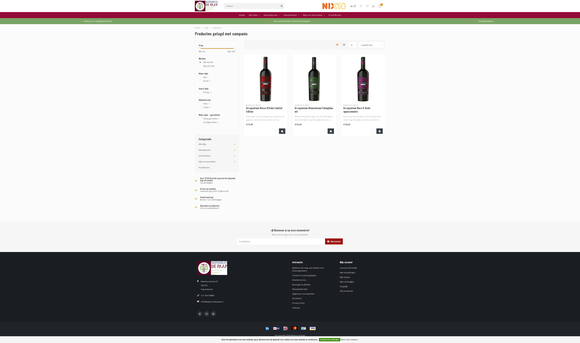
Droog (207, 92)
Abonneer (335, 241)
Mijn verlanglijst (347, 281)
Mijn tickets (345, 277)
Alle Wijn (253, 15)
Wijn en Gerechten (313, 15)
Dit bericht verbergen (330, 340)
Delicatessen (271, 15)
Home (242, 15)
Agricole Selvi (208, 66)
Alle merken (208, 62)
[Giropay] (276, 328)
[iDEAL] (285, 328)
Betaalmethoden (300, 289)
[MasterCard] (294, 328)
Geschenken (290, 15)
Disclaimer (297, 298)
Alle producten (346, 291)
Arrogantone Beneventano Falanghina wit (314, 109)
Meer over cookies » (350, 340)
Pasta (207, 107)
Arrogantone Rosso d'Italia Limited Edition (264, 109)
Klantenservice (299, 280)
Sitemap (296, 307)
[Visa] (312, 328)
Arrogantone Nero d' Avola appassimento (356, 109)
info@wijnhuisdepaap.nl (212, 301)
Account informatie (348, 267)
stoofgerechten (211, 122)
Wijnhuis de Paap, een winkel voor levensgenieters (308, 269)
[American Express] (267, 328)
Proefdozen (335, 15)
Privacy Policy (298, 303)
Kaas (206, 103)
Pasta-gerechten (211, 118)
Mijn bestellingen (347, 272)
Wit (206, 77)
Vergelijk (344, 286)
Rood (207, 81)
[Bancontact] (303, 328)
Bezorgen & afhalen (301, 284)
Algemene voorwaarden (303, 293)
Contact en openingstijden (304, 275)
